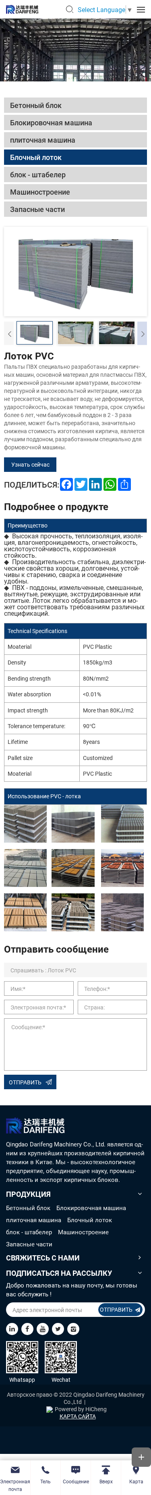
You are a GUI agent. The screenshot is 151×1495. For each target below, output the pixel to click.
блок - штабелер (29, 1232)
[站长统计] (49, 1409)
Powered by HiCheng (81, 1409)
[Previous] (9, 333)
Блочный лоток (89, 1220)
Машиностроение (83, 1232)
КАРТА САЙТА (78, 1416)
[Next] (142, 333)
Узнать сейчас (30, 464)
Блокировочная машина (91, 1208)
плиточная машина (33, 1220)
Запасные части (29, 1244)
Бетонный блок (28, 1208)
